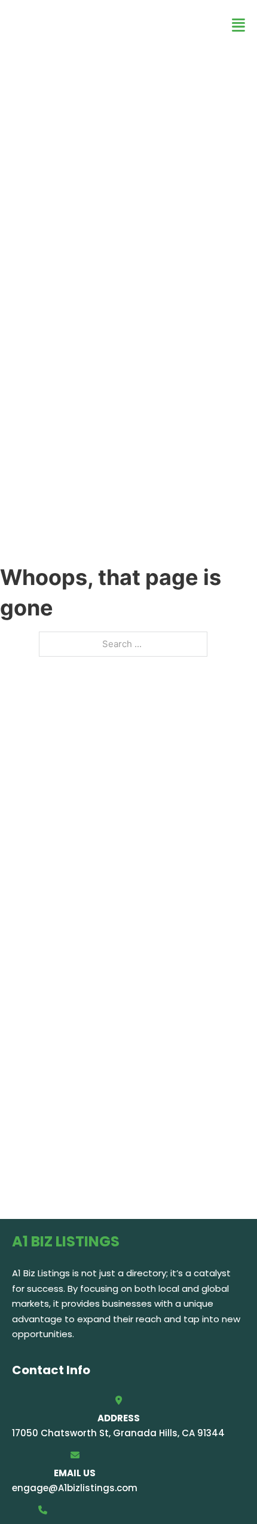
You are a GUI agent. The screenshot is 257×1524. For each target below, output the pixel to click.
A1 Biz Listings (84, 24)
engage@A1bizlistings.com (74, 1488)
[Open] (238, 25)
